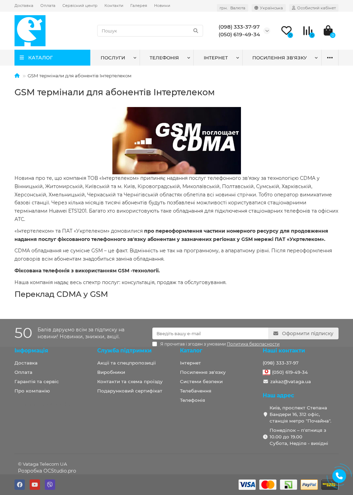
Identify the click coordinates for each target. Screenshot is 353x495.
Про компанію (32, 391)
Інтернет (216, 57)
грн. (232, 8)
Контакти (113, 5)
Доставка (23, 5)
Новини (162, 5)
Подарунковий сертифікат (129, 391)
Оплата (48, 5)
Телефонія (164, 57)
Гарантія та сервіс (36, 381)
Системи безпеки (201, 381)
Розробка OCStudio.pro (47, 471)
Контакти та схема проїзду (130, 381)
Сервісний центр (80, 5)
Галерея (138, 5)
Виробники (111, 372)
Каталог (191, 350)
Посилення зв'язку (279, 57)
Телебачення (195, 391)
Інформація (31, 350)
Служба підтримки (124, 350)
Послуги (113, 57)
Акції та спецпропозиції (126, 363)
